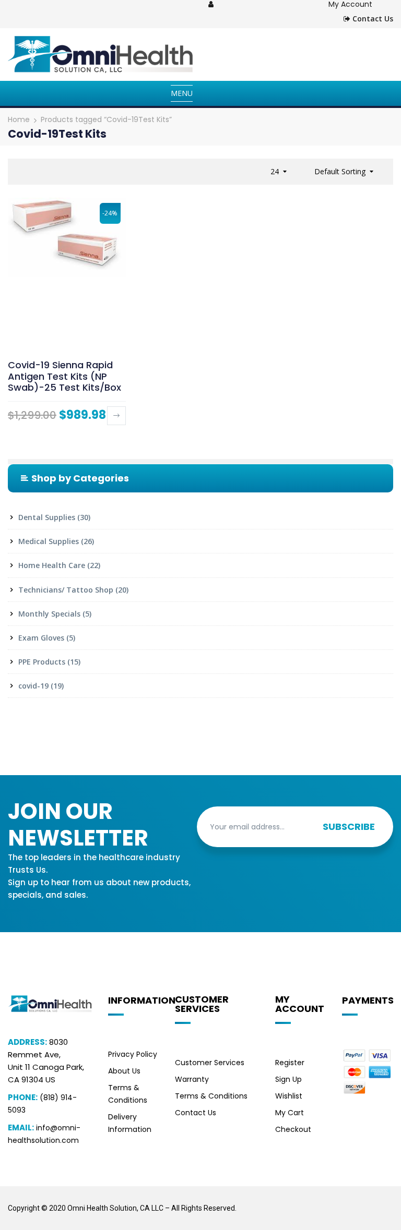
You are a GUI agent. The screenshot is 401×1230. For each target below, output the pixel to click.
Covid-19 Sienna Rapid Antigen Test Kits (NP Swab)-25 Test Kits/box (64, 376)
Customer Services (209, 1062)
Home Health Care (51, 565)
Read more (116, 415)
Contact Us (371, 18)
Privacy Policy (132, 1054)
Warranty (192, 1079)
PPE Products (41, 662)
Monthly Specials (49, 614)
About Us (124, 1071)
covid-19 (33, 686)
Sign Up (288, 1079)
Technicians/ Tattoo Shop (65, 590)
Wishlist (288, 1096)
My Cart (289, 1112)
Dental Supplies (46, 517)
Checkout (293, 1129)
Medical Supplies (48, 541)
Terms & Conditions (211, 1096)
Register (289, 1062)
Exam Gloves (41, 638)
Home (19, 119)
